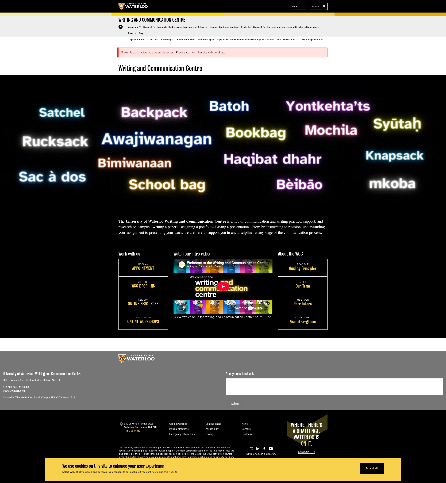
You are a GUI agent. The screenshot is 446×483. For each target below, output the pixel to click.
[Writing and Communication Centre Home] (120, 27)
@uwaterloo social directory (261, 453)
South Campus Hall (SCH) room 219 (54, 397)
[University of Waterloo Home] (133, 6)
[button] (299, 6)
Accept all (372, 468)
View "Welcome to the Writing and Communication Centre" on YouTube (223, 317)
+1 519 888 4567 (132, 430)
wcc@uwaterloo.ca (14, 390)
